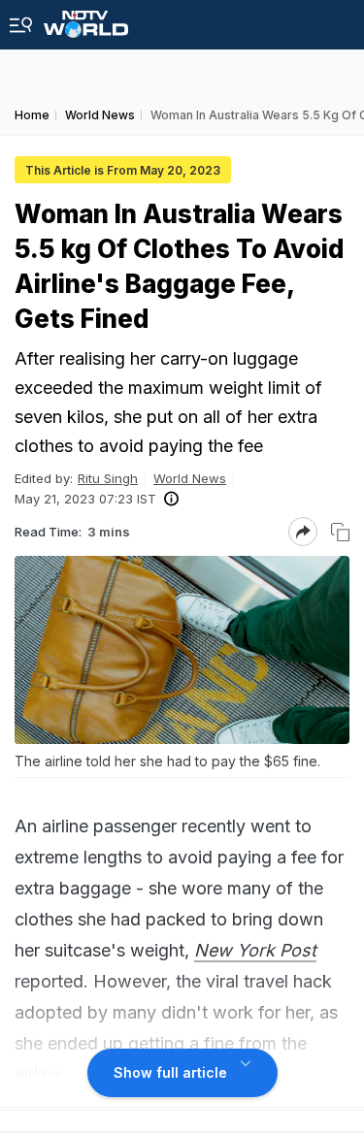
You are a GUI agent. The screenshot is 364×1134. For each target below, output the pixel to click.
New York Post (255, 950)
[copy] (340, 532)
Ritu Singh (108, 478)
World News (189, 478)
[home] (86, 19)
